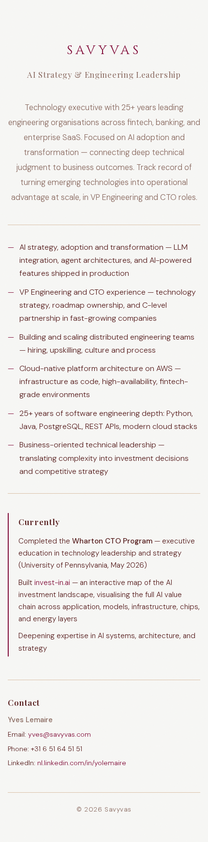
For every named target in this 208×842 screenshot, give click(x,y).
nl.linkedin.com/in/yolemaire (81, 762)
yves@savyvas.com (59, 734)
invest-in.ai (52, 582)
